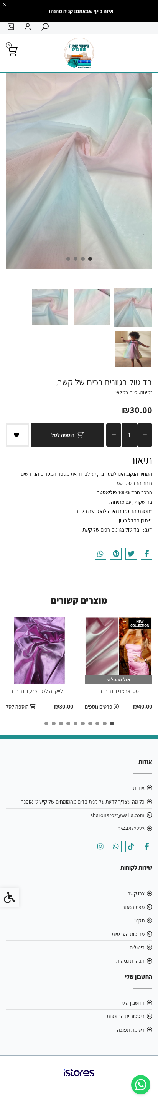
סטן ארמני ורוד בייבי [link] (118, 691)
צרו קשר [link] (136, 893)
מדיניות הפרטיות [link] (128, 933)
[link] (140, 1084)
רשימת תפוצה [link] (131, 1029)
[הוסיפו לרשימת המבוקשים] (17, 435)
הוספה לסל (62, 435)
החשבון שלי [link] (133, 1002)
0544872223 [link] (131, 828)
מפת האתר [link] (133, 907)
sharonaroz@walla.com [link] (118, 815)
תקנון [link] (139, 920)
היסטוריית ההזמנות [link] (126, 1016)
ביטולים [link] (137, 947)
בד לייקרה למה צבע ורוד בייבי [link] (39, 691)
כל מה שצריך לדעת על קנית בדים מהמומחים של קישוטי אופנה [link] (83, 801)
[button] (133, 307)
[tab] (90, 259)
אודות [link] (139, 787)
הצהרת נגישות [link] (130, 960)
